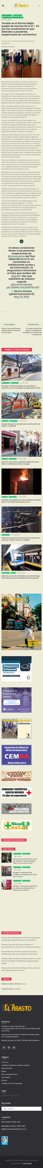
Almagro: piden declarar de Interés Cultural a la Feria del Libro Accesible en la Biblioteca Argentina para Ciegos (21, 961)
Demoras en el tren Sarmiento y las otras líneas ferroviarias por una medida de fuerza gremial (21, 577)
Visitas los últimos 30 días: (11, 984)
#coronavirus (16, 256)
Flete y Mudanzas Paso (9, 1074)
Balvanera (7, 15)
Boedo (4, 459)
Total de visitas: (7, 989)
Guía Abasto (6, 1077)
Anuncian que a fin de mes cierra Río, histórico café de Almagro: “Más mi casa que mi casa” (25, 861)
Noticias (18, 15)
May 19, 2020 (21, 296)
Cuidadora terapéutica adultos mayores (16, 1065)
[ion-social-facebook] (4, 1048)
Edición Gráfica (7, 1068)
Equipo (4, 1071)
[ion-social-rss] (14, 1048)
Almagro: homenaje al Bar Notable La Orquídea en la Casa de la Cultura (25, 875)
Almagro (5, 383)
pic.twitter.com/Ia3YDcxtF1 (23, 287)
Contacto (5, 1062)
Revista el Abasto (8, 47)
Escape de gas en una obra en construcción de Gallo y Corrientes (21, 425)
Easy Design (27, 1163)
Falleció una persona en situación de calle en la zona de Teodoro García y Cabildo (21, 539)
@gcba (15, 276)
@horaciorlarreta (21, 284)
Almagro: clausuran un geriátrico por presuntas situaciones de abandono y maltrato (25, 888)
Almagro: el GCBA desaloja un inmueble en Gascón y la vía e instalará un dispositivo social (21, 387)
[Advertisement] (22, 911)
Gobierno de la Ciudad (10, 1095)
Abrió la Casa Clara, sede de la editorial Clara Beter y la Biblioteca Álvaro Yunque (20, 463)
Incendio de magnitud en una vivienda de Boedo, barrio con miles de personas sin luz (21, 501)
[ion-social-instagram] (9, 1048)
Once (13, 573)
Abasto (5, 421)
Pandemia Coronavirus (12, 18)
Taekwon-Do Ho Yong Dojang (12, 1083)
